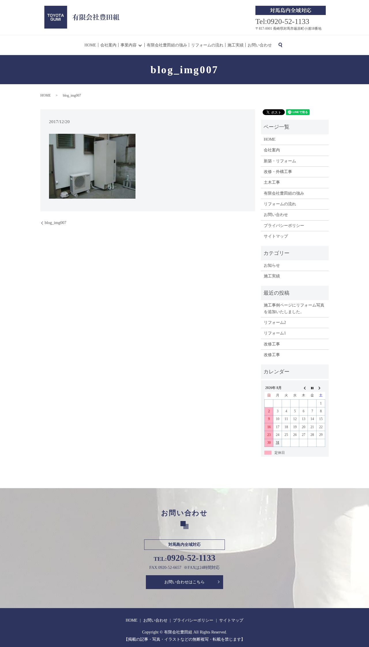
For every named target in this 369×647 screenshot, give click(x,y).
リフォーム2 (275, 322)
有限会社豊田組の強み (167, 45)
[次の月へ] (321, 388)
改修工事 (272, 344)
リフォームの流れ (207, 45)
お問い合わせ (260, 45)
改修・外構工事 (278, 172)
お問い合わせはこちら (184, 582)
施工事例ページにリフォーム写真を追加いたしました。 (294, 308)
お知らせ (272, 265)
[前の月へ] (303, 388)
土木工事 (272, 182)
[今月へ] (312, 388)
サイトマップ (276, 236)
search (280, 45)
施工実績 (235, 45)
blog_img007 (55, 223)
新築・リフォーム (280, 161)
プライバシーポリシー (284, 225)
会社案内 (108, 45)
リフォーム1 (275, 333)
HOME (90, 45)
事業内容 (129, 45)
